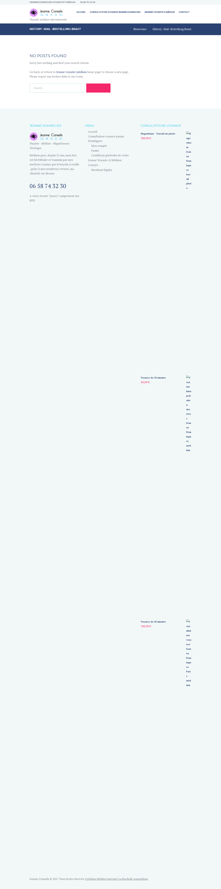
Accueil (92, 131)
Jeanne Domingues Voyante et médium (52, 2)
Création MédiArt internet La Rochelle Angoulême (116, 879)
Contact (93, 165)
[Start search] (98, 88)
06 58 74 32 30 (87, 2)
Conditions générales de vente (110, 155)
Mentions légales (101, 170)
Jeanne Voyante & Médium (105, 160)
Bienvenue (140, 29)
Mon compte (99, 146)
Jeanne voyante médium (71, 72)
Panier (95, 150)
